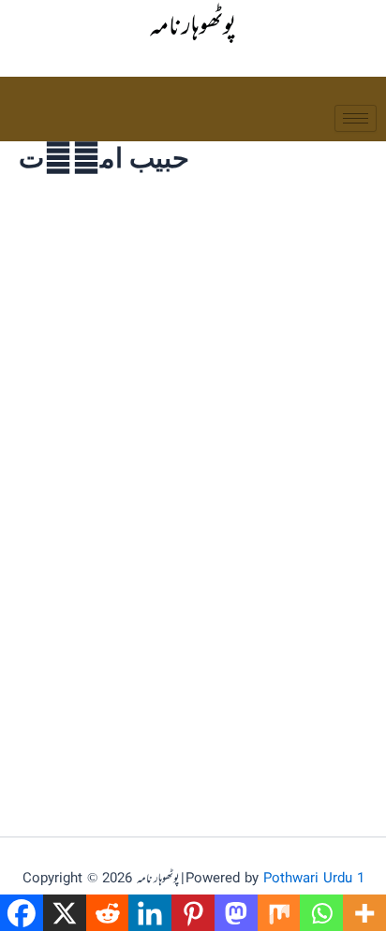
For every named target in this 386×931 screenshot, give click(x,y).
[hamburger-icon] (355, 118)
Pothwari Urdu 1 (313, 879)
